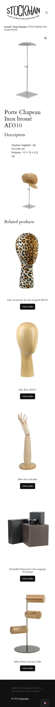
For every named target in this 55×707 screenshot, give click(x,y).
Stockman (24, 698)
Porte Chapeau (20, 26)
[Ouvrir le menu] (46, 12)
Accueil (7, 26)
